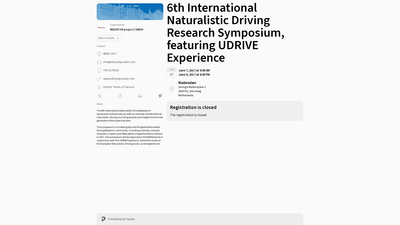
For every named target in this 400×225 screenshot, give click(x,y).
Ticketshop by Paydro (121, 219)
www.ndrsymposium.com (119, 79)
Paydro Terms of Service (118, 87)
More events (106, 38)
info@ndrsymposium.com (119, 62)
